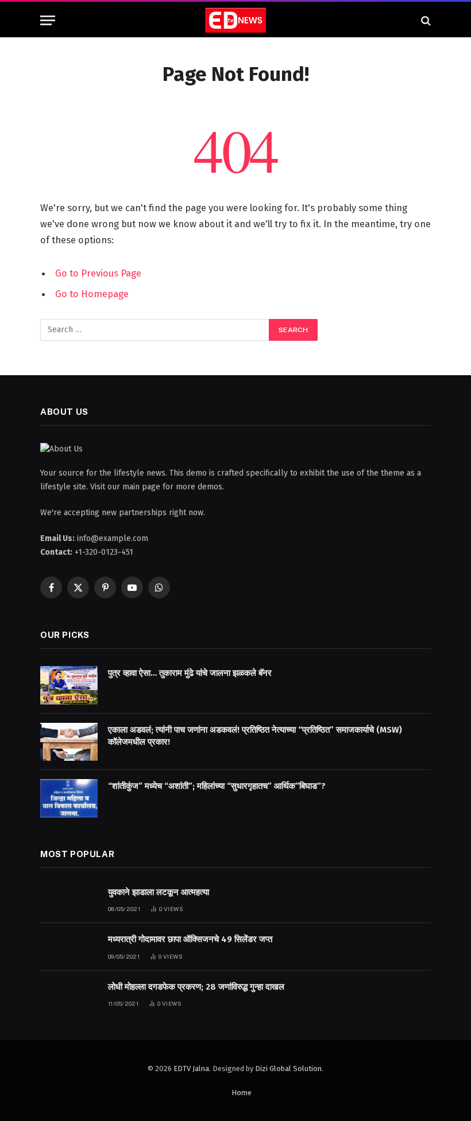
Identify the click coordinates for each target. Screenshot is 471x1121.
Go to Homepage (92, 293)
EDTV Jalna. (192, 1068)
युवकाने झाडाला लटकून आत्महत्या (158, 892)
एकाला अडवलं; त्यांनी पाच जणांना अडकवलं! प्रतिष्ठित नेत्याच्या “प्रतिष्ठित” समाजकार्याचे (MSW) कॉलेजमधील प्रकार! (255, 736)
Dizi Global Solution (288, 1068)
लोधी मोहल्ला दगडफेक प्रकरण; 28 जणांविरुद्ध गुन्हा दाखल (196, 987)
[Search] (425, 20)
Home (241, 1092)
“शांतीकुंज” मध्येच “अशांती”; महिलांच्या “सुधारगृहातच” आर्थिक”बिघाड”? (217, 786)
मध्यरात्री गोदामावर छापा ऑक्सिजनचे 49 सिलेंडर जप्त (190, 939)
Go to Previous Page (98, 273)
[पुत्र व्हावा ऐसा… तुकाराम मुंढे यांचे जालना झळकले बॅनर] (69, 685)
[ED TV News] (235, 20)
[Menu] (47, 20)
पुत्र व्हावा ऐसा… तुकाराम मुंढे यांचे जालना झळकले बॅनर (190, 673)
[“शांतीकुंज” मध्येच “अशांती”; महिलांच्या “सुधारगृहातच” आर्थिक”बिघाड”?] (69, 798)
